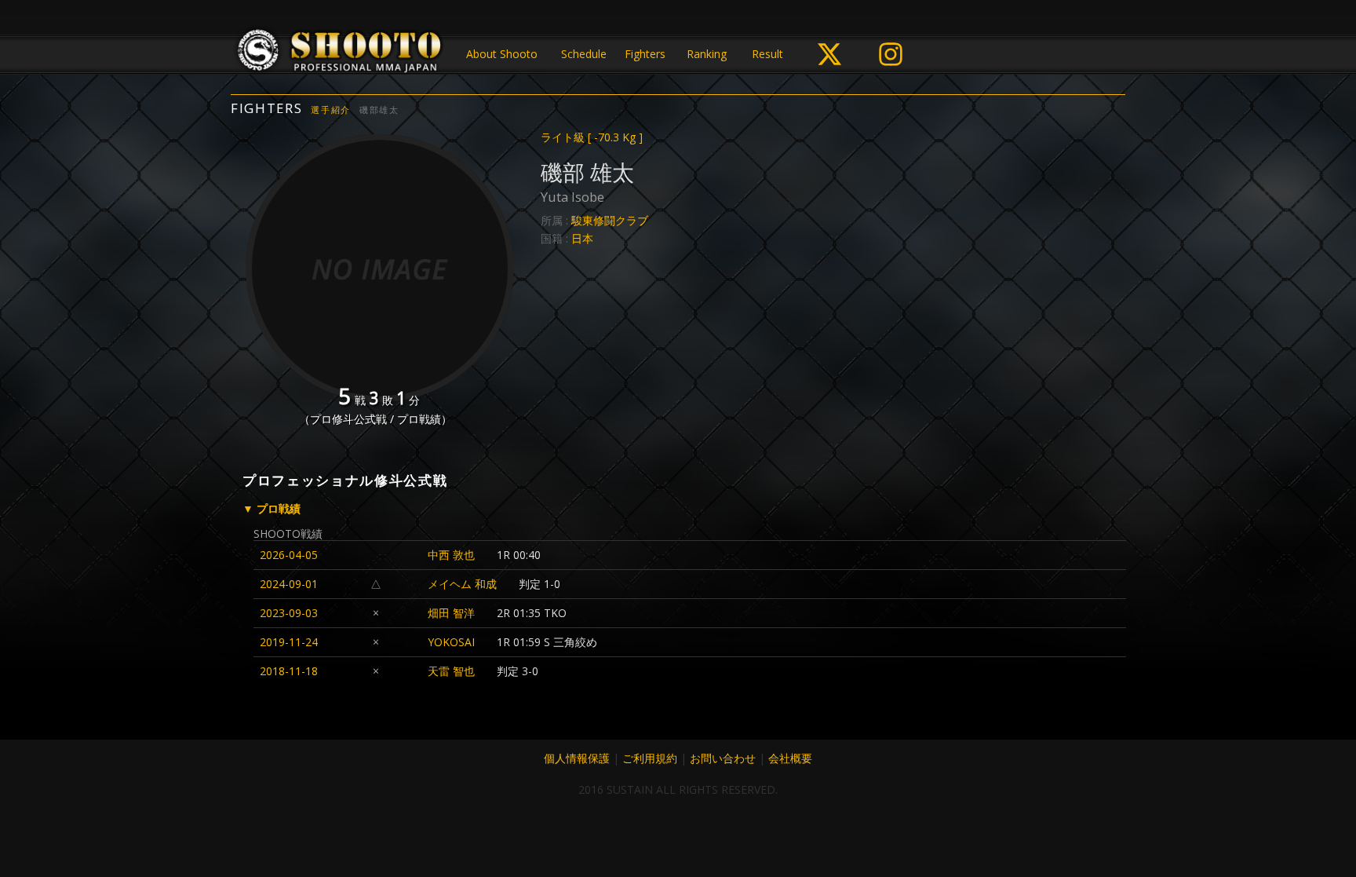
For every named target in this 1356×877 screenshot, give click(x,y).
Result (767, 53)
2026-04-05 (289, 554)
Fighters (645, 53)
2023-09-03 (289, 612)
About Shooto (502, 53)
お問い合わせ (723, 758)
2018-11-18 (289, 670)
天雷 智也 (451, 670)
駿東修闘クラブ (609, 220)
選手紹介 (331, 109)
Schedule (584, 53)
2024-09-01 (289, 583)
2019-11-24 (289, 641)
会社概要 (790, 758)
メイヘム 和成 (462, 583)
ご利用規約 (649, 758)
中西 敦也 (451, 554)
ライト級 (592, 137)
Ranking (707, 53)
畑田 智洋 (451, 612)
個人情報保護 (577, 758)
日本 (582, 238)
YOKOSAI (451, 641)
